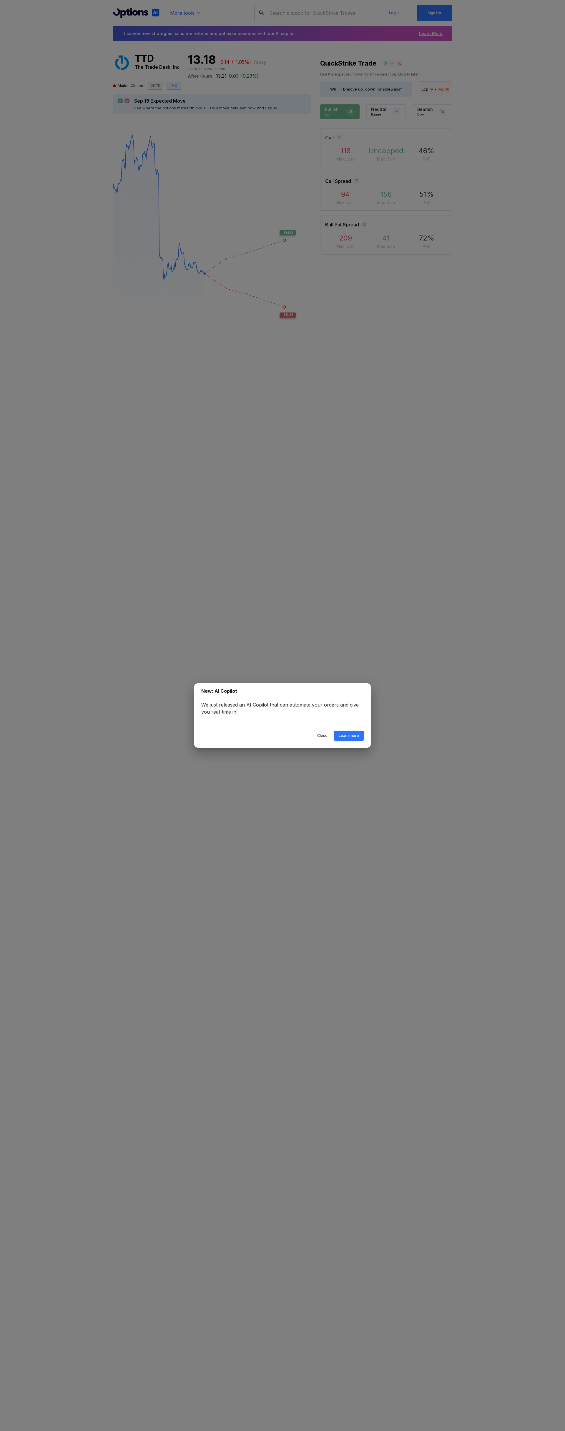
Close (322, 735)
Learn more (349, 735)
